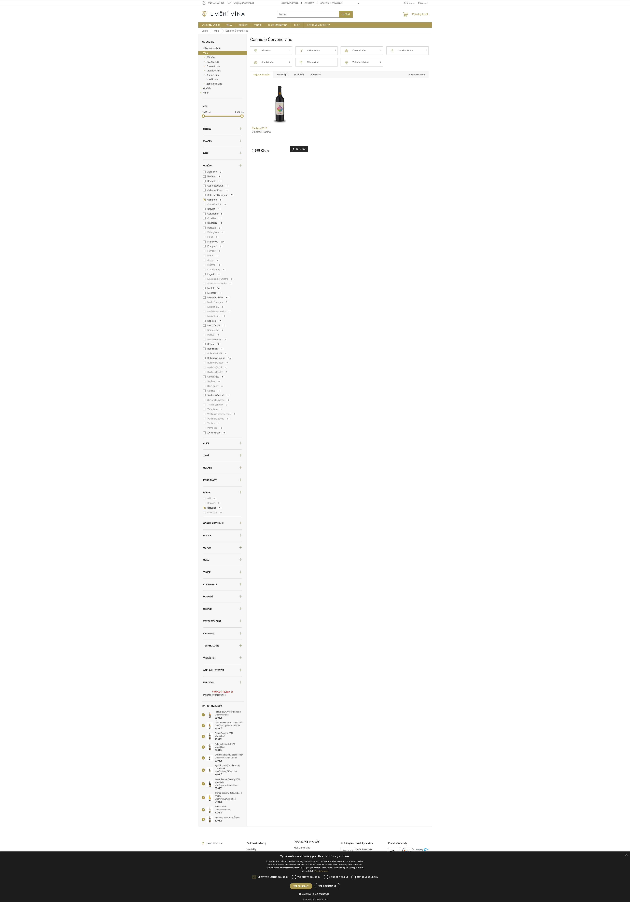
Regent (213, 344)
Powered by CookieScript (315, 899)
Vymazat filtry (221, 691)
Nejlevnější (282, 74)
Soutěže (309, 3)
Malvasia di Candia (219, 283)
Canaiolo (214, 199)
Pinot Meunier (216, 339)
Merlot (213, 288)
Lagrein (213, 274)
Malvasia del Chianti (219, 279)
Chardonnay (215, 269)
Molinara (214, 293)
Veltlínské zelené (217, 418)
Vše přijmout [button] (301, 886)
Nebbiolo (214, 321)
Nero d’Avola (216, 325)
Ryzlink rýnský (216, 367)
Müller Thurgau (217, 302)
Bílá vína (211, 57)
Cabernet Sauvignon (220, 195)
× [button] (626, 855)
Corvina (213, 209)
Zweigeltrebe (216, 432)
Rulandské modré (219, 358)
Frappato (214, 246)
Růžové (213, 503)
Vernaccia (214, 428)
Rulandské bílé (216, 353)
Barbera (213, 176)
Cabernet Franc (217, 190)
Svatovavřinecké (218, 395)
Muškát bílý (215, 307)
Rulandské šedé (217, 362)
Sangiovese (215, 376)
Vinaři (206, 92)
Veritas (213, 423)
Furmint (213, 251)
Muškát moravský (218, 311)
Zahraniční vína (214, 83)
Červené (214, 508)
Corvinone (214, 213)
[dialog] (315, 876)
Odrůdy (207, 88)
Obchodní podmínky (331, 3)
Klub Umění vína (289, 3)
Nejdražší (299, 74)
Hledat (346, 14)
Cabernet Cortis (217, 185)
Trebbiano (214, 409)
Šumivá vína (213, 75)
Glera (212, 255)
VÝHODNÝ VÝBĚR (212, 48)
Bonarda (214, 181)
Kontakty (251, 849)
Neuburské (215, 330)
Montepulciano (217, 297)
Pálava (213, 334)
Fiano (212, 237)
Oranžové (214, 512)
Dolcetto (213, 227)
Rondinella (215, 348)
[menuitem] (210, 25)
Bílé (211, 498)
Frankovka (215, 241)
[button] (315, 894)
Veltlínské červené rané (221, 414)
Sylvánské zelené (218, 400)
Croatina (214, 218)
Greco (212, 260)
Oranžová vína (214, 70)
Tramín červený (217, 404)
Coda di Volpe (216, 204)
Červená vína (213, 66)
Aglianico (214, 171)
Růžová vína (213, 61)
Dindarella (214, 223)
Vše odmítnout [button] (327, 886)
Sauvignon (215, 386)
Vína (205, 53)
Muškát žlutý (216, 316)
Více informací (321, 871)
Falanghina (215, 232)
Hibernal (213, 265)
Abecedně (315, 74)
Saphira (213, 381)
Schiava (213, 390)
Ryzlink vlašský (217, 372)
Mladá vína (212, 79)
